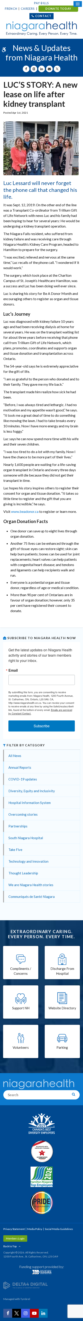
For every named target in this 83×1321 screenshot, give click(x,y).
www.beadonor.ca (25, 511)
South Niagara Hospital (25, 838)
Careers (28, 8)
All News (14, 756)
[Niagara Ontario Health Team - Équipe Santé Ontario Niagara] (41, 1272)
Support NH (20, 1008)
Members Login (15, 1238)
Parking (62, 1047)
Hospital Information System (29, 803)
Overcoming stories (23, 814)
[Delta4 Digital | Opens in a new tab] (25, 1285)
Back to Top (10, 1246)
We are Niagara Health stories (30, 885)
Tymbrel (25, 1299)
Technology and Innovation (28, 861)
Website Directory (62, 1008)
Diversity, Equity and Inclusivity (31, 791)
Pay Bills (41, 3)
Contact (43, 16)
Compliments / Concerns (20, 971)
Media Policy (34, 1229)
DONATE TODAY (58, 8)
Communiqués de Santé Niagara (31, 897)
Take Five (15, 850)
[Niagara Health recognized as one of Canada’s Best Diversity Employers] (41, 1124)
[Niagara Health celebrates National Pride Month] (41, 1202)
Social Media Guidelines (59, 1229)
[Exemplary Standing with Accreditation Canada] (41, 1151)
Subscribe (42, 725)
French (11, 8)
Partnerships (17, 826)
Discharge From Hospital (62, 971)
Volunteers (21, 1047)
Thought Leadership (23, 873)
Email (13, 670)
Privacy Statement (14, 1229)
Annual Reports (19, 767)
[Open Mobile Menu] (77, 4)
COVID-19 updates (22, 779)
